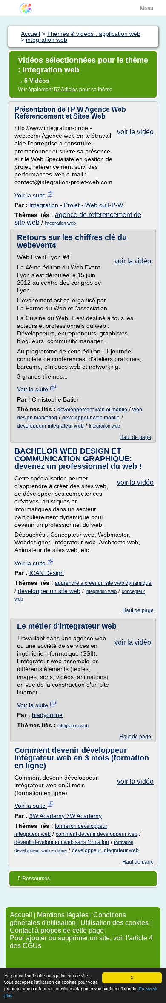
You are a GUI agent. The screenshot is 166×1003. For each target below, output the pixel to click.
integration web (60, 222)
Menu (146, 9)
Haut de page (135, 437)
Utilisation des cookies (114, 922)
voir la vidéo (135, 132)
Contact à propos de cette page (57, 930)
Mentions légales (63, 915)
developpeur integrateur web (50, 426)
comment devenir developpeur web (96, 834)
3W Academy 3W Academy (65, 815)
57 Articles (66, 89)
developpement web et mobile (92, 410)
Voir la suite (30, 195)
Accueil (21, 915)
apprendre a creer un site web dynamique (103, 583)
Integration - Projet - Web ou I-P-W (76, 205)
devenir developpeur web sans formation (61, 842)
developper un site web (49, 590)
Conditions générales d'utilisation (68, 918)
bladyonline (47, 714)
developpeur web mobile (91, 418)
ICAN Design (46, 572)
